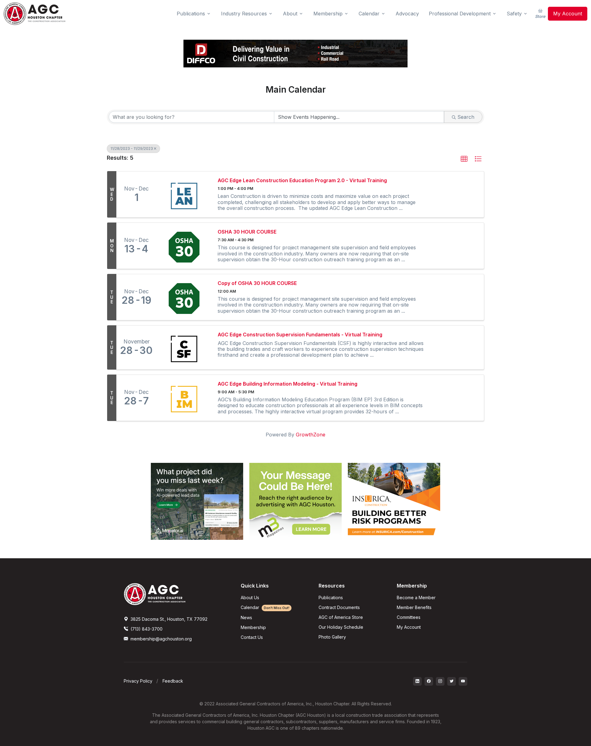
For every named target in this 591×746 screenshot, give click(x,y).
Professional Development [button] (460, 13)
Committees (408, 617)
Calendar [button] (369, 13)
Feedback (173, 681)
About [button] (290, 13)
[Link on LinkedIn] (417, 681)
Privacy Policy (138, 681)
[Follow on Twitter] (451, 681)
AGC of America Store (341, 617)
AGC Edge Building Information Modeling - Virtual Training (287, 384)
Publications (331, 597)
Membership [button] (328, 13)
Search (465, 117)
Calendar (265, 607)
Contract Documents (339, 607)
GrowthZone (310, 434)
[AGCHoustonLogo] (154, 593)
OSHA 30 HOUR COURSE (247, 232)
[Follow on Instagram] (440, 681)
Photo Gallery (332, 637)
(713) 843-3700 (146, 629)
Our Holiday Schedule (341, 627)
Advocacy (407, 13)
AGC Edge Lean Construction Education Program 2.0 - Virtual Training (302, 180)
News (246, 617)
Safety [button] (514, 13)
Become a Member (416, 597)
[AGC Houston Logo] (34, 13)
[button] (464, 159)
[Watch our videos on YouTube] (463, 681)
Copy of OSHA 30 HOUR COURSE (257, 283)
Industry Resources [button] (244, 13)
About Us (250, 597)
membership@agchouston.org (161, 638)
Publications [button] (191, 13)
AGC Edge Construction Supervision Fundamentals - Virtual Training (300, 335)
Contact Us (252, 637)
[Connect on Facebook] (428, 681)
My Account (567, 13)
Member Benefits (414, 607)
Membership (253, 627)
